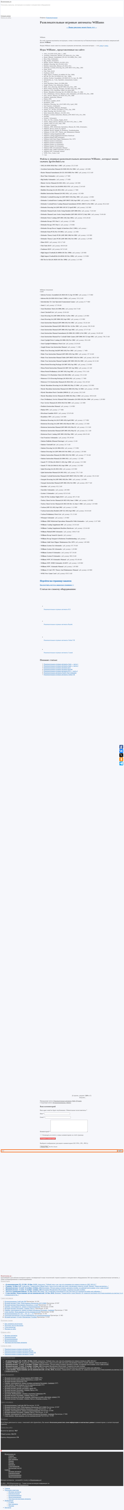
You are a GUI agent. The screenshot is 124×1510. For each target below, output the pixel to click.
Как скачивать (13, 1459)
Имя (42, 1113)
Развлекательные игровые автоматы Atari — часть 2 (61, 666)
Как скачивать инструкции (13, 1324)
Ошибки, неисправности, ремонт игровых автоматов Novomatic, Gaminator (29, 1310)
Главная (11, 1456)
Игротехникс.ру (6, 1)
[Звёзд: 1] (81, 718)
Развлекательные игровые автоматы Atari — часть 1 (61, 664)
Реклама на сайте (10, 1329)
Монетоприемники (11, 1341)
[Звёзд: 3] (81, 885)
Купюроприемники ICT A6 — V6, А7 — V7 (19, 1313)
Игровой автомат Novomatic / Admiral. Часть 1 (20, 1308)
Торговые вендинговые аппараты (16, 1342)
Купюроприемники (11, 1339)
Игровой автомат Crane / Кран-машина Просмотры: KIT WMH (26, 1303)
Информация (9, 1500)
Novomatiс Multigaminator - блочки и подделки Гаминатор (24, 1393)
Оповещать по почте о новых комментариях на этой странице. (63, 1135)
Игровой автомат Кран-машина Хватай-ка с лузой (21, 1305)
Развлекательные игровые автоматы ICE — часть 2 (61, 671)
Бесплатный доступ (15, 1468)
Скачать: (7, 1470)
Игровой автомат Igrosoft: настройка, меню (19, 1388)
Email (42, 1117)
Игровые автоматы (11, 1335)
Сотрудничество (10, 1327)
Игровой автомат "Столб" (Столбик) (17, 1386)
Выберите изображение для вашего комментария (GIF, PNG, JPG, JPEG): (64, 1143)
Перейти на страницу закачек (55, 581)
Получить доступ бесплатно (14, 1325)
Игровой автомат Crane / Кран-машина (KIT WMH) (22, 1378)
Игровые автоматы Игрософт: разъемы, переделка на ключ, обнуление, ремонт (31, 1397)
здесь (101, 45)
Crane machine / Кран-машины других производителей (23, 1312)
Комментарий (45, 1131)
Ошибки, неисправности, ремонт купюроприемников (22, 1306)
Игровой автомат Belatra (13, 1392)
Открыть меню (6, 16)
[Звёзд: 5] (81, 1052)
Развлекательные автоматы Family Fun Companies (60, 673)
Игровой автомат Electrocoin (14, 1381)
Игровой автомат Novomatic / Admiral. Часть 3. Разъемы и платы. (26, 1399)
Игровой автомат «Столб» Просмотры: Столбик (21, 1317)
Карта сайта (12, 1457)
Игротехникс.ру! (35, 1480)
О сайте (11, 1502)
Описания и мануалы (12, 1490)
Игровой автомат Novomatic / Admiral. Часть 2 (20, 1395)
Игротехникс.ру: (10, 1454)
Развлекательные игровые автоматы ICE (57, 667)
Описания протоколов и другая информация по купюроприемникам (27, 1315)
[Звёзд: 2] (81, 802)
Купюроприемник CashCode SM (15, 1301)
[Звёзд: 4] (81, 969)
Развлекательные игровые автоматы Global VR (59, 674)
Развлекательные (51, 17)
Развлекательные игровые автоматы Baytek (58, 669)
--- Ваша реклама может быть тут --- (81, 27)
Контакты (12, 1464)
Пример (11, 1461)
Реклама (11, 1463)
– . (50, 1284)
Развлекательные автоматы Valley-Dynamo (68, 1101)
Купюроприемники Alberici (62, 1103)
